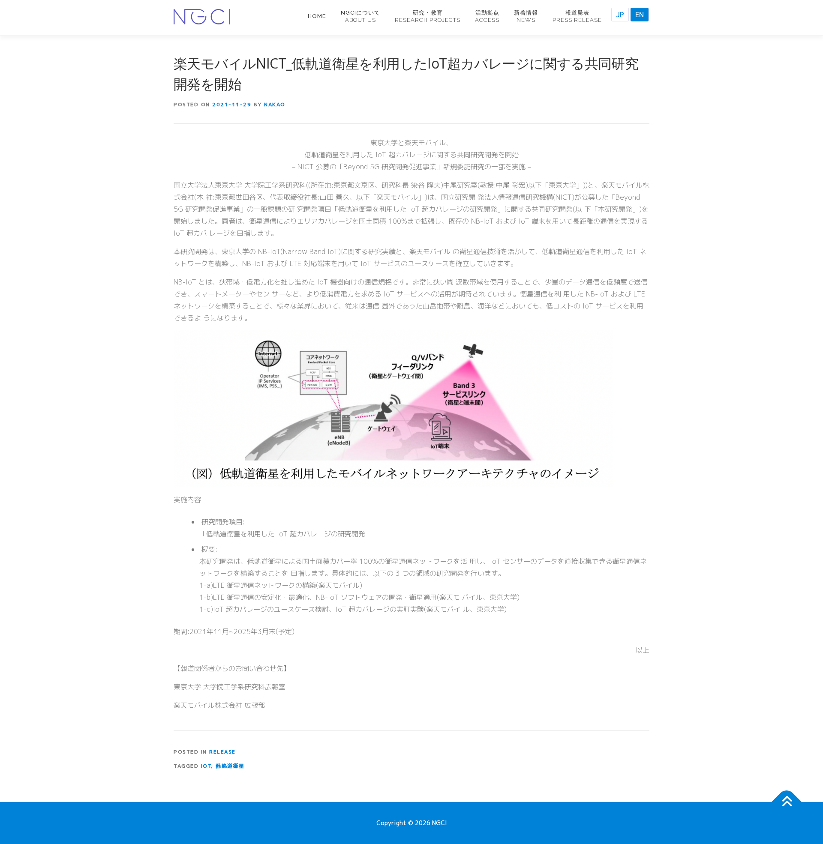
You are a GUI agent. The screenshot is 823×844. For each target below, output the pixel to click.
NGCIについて (360, 16)
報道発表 (577, 16)
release (222, 751)
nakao (274, 104)
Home (317, 16)
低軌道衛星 (230, 765)
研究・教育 (427, 16)
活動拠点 (487, 16)
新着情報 (526, 16)
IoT (206, 765)
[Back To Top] (787, 802)
